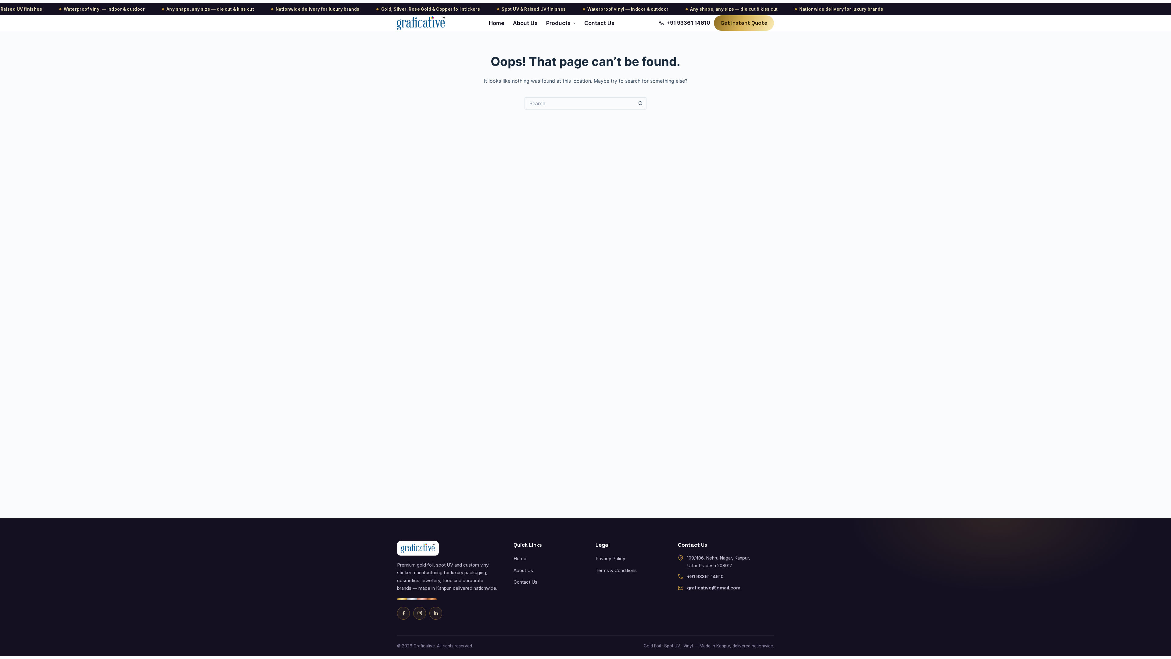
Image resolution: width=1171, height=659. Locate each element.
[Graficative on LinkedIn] (435, 613)
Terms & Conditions (616, 570)
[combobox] (580, 103)
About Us (525, 23)
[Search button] (640, 103)
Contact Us (599, 23)
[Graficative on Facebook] (403, 613)
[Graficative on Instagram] (419, 613)
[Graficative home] (421, 23)
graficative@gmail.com (713, 588)
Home (496, 23)
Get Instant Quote (744, 23)
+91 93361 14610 (705, 576)
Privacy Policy (610, 558)
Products (558, 23)
